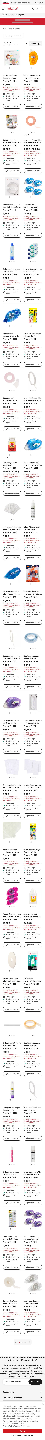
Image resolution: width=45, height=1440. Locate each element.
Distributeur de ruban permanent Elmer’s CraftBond (32, 77)
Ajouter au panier (12, 106)
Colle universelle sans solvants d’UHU (32, 335)
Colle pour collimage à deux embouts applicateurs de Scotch (12, 1109)
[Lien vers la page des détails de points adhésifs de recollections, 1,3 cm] (12, 832)
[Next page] (29, 1342)
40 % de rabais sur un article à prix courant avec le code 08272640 (11, 89)
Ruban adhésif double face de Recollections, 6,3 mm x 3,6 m (12, 657)
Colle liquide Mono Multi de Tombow (33, 980)
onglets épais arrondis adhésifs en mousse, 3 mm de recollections (32, 786)
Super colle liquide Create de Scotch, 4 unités (10, 1238)
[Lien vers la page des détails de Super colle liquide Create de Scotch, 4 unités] (12, 1219)
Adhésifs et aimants (13, 29)
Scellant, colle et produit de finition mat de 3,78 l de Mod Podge (32, 915)
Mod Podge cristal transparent (10, 464)
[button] (22, 1435)
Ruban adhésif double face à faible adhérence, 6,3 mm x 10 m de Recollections (32, 1109)
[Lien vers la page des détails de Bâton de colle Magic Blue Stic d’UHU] (33, 832)
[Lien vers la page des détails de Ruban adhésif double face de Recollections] (33, 123)
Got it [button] (22, 1431)
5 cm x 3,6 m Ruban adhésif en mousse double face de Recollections (10, 1302)
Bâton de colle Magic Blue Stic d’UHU (32, 851)
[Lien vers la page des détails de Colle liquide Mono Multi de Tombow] (33, 961)
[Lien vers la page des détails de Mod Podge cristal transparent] (12, 445)
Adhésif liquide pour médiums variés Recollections (31, 528)
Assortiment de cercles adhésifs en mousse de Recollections (12, 528)
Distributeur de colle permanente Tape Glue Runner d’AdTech (33, 464)
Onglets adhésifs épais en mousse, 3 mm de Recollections (12, 786)
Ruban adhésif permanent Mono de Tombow (11, 335)
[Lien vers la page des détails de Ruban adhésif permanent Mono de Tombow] (12, 316)
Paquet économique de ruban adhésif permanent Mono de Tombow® (33, 270)
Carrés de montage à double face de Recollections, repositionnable (32, 1044)
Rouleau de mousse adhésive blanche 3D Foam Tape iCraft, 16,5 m (12, 980)
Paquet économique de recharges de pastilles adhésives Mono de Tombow (12, 915)
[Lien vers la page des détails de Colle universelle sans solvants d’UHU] (33, 316)
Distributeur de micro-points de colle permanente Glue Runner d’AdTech (11, 722)
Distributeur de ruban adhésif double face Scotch (11, 593)
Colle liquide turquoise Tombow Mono (11, 270)
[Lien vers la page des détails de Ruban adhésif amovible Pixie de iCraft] (12, 381)
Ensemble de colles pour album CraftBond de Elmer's (32, 593)
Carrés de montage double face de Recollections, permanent (31, 657)
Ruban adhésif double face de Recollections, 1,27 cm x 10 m (12, 206)
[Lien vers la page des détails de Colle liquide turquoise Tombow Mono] (12, 252)
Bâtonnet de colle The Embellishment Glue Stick (32, 1173)
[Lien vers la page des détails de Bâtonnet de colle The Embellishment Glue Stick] (33, 1155)
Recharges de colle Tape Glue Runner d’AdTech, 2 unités (31, 1302)
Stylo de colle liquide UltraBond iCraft (11, 1173)
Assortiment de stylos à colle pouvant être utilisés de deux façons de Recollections (33, 722)
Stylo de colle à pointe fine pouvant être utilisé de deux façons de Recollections (12, 1044)
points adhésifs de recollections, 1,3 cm (11, 851)
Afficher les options (33, 171)
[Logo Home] (13, 8)
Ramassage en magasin (13, 36)
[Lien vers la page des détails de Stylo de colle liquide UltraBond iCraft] (12, 1155)
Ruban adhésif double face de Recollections (32, 141)
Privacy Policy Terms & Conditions (16, 1426)
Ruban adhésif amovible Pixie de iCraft (10, 399)
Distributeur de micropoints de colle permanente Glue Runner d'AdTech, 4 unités (32, 1238)
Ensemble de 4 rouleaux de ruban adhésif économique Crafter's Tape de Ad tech (32, 206)
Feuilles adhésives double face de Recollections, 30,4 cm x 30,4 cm (12, 77)
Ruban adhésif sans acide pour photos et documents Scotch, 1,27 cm (11, 141)
